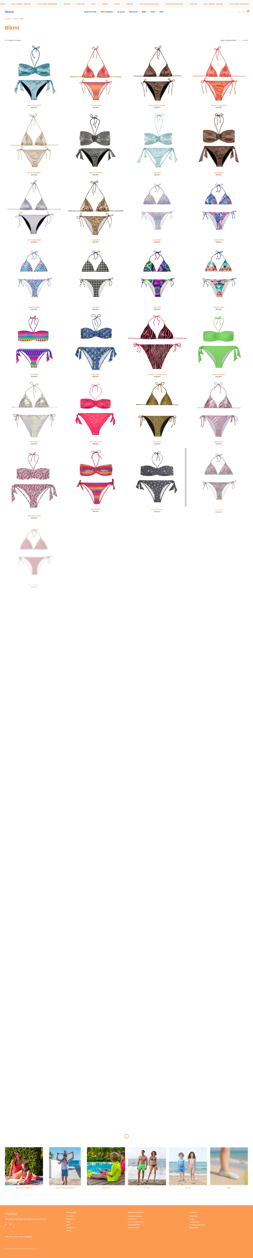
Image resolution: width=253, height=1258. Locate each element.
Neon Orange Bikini (34, 995)
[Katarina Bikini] (219, 275)
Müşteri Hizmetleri (136, 1212)
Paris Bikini (157, 442)
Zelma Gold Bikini (34, 173)
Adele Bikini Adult (34, 516)
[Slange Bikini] (219, 208)
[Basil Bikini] (219, 686)
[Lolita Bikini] (157, 551)
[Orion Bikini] (157, 760)
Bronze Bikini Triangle (157, 105)
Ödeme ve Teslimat (135, 1216)
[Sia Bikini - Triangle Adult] (157, 342)
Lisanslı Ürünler (71, 1228)
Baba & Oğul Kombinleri (65, 1188)
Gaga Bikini (95, 240)
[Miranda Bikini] (34, 275)
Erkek (161, 12)
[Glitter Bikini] (34, 409)
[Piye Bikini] (96, 275)
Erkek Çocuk (133, 12)
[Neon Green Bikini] (219, 342)
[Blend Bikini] (96, 685)
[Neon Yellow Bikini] (219, 895)
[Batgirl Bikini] (34, 895)
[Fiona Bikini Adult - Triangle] (219, 962)
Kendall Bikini (96, 509)
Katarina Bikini (218, 307)
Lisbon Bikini (218, 509)
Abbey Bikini (218, 442)
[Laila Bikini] (96, 1030)
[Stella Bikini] (96, 342)
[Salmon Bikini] (34, 828)
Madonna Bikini (157, 860)
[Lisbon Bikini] (219, 477)
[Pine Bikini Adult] (157, 477)
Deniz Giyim (106, 1188)
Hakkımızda (193, 1216)
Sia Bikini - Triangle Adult (157, 374)
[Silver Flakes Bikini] (34, 208)
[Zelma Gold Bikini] (34, 140)
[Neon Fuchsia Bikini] (157, 895)
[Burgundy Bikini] (34, 551)
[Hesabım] (239, 12)
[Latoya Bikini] (96, 551)
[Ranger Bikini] (219, 761)
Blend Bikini (96, 718)
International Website (197, 1225)
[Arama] (243, 12)
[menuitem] (91, 12)
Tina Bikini (34, 791)
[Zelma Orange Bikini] (219, 73)
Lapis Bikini (219, 860)
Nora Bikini (157, 240)
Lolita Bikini (157, 583)
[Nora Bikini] (157, 208)
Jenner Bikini (34, 1129)
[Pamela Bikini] (219, 618)
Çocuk (188, 1188)
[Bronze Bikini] (219, 140)
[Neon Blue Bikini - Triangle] (96, 895)
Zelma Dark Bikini (95, 173)
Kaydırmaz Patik (90, 12)
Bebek (144, 12)
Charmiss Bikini (96, 105)
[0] (246, 12)
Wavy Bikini (218, 1062)
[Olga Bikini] (157, 275)
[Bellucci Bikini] (157, 1030)
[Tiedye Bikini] (96, 759)
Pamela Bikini (219, 650)
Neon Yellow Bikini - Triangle (157, 995)
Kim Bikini (218, 583)
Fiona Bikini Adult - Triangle (218, 995)
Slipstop (9, 12)
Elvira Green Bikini (34, 105)
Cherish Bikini (34, 723)
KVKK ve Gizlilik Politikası (136, 1222)
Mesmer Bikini (34, 650)
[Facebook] (7, 1224)
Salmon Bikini (34, 860)
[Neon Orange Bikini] (34, 962)
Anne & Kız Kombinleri (24, 1188)
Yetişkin (147, 1188)
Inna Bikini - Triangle (157, 718)
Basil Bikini (219, 718)
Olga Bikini (157, 307)
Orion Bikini (157, 793)
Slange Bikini (219, 240)
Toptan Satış (194, 1222)
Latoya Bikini (96, 583)
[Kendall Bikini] (96, 477)
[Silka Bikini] (157, 140)
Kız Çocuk (120, 12)
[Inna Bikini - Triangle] (157, 685)
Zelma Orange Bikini (218, 105)
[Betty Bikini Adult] (96, 409)
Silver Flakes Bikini (34, 240)
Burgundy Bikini (34, 583)
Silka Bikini (157, 173)
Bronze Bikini (218, 173)
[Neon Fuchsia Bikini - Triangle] (34, 1030)
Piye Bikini (95, 307)
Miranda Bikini (34, 307)
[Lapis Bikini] (219, 828)
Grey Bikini (96, 860)
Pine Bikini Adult (157, 509)
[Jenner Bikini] (34, 1097)
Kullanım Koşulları (134, 1228)
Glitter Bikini (34, 442)
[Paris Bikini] (157, 409)
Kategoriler (71, 1212)
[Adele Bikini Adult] (34, 480)
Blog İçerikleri (194, 1228)
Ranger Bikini (219, 793)
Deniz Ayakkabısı (107, 12)
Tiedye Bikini (95, 792)
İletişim (192, 1219)
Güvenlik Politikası (134, 1225)
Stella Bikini (95, 374)
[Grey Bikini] (96, 828)
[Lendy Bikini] (34, 342)
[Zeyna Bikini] (157, 618)
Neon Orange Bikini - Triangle (96, 995)
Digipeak (29, 1237)
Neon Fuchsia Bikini (157, 927)
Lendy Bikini (34, 374)
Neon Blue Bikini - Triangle (96, 927)
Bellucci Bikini (157, 1062)
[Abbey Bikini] (219, 409)
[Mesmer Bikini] (34, 618)
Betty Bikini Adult (95, 442)
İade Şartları (132, 1219)
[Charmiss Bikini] (96, 73)
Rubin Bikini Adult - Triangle (95, 650)
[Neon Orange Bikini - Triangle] (96, 962)
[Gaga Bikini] (96, 208)
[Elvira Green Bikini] (34, 73)
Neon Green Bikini (218, 374)
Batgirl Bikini (34, 927)
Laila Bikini (96, 1062)
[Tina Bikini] (34, 759)
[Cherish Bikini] (34, 688)
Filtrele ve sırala (14, 40)
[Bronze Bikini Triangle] (157, 73)
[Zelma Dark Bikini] (96, 140)
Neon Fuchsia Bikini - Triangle (34, 1062)
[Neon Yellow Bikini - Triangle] (157, 962)
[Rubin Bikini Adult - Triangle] (96, 618)
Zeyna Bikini (157, 650)
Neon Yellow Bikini (218, 927)
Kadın (153, 12)
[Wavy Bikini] (219, 1030)
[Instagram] (12, 1224)
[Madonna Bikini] (157, 828)
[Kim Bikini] (219, 551)
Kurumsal (193, 1212)
